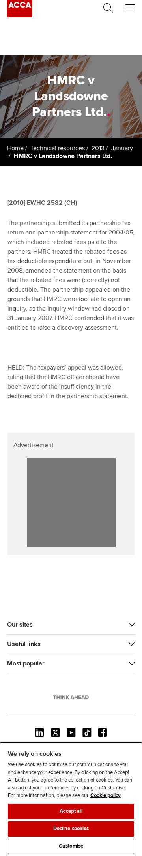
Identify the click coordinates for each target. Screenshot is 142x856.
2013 (98, 148)
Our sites (20, 625)
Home (15, 148)
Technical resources (57, 148)
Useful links (24, 644)
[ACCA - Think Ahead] (19, 15)
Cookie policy (105, 795)
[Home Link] (71, 697)
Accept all (71, 811)
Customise (71, 846)
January (122, 148)
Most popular (26, 663)
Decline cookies (71, 828)
